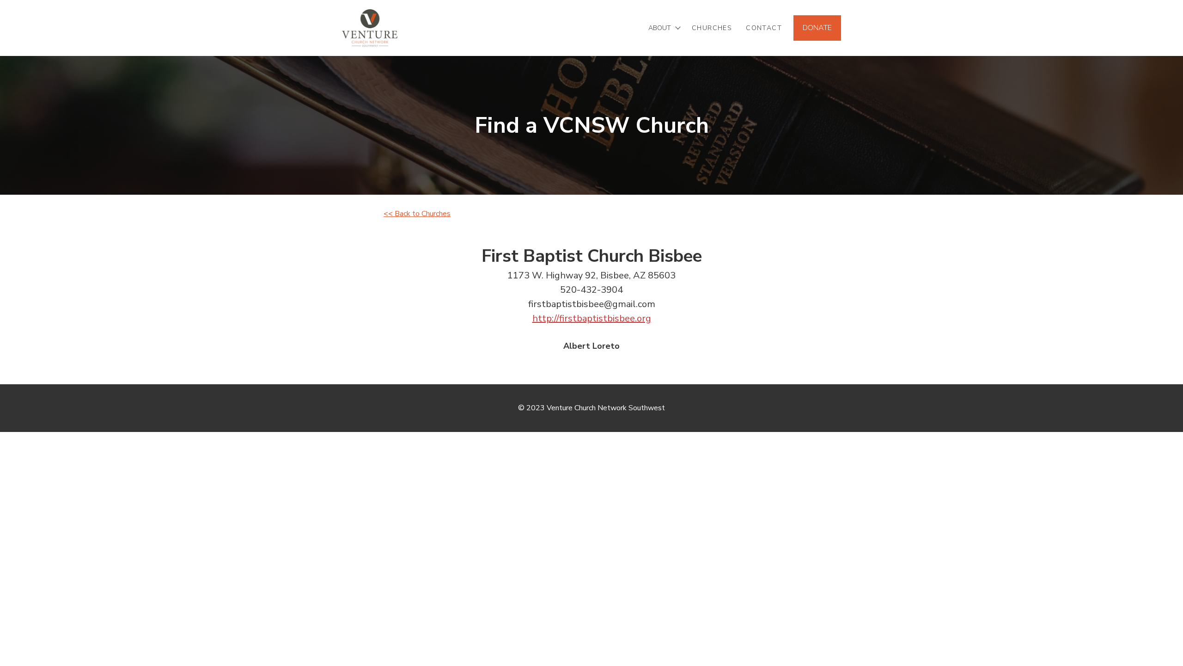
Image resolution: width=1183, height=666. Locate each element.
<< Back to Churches (417, 214)
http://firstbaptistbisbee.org (591, 318)
